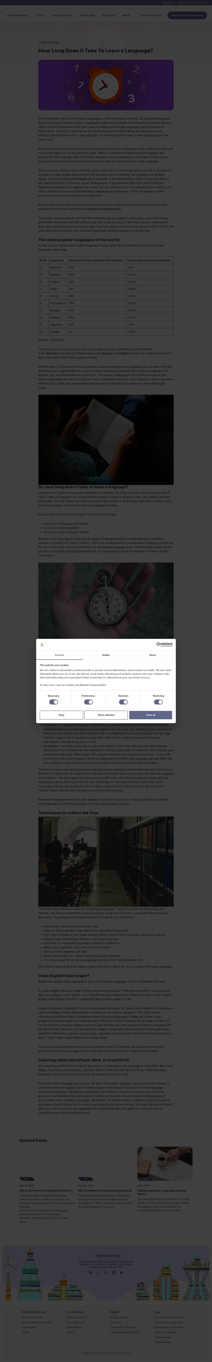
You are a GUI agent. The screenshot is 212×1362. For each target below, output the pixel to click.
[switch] (88, 702)
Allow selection (106, 715)
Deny (61, 715)
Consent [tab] (59, 655)
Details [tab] (106, 655)
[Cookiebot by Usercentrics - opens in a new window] (158, 644)
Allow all (150, 715)
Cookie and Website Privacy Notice (86, 685)
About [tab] (152, 655)
